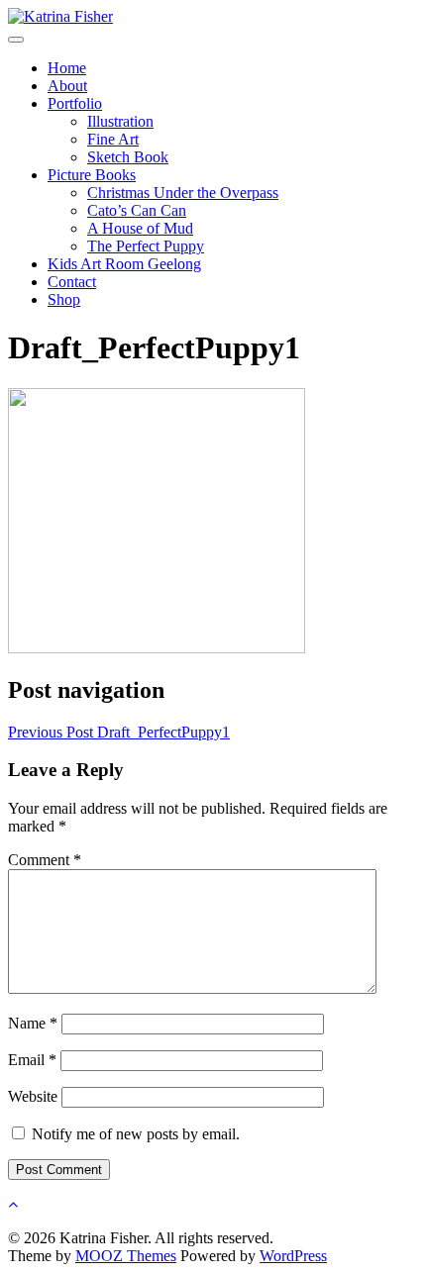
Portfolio (75, 103)
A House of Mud (140, 228)
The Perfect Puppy (145, 246)
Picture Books (92, 174)
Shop (64, 299)
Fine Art (113, 139)
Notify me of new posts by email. (136, 1134)
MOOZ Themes (125, 1255)
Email (32, 1059)
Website (32, 1096)
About (67, 85)
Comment (44, 859)
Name (32, 1023)
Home (67, 67)
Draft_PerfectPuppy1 (119, 732)
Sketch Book (127, 156)
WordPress (293, 1255)
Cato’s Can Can (136, 210)
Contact (72, 281)
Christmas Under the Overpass (182, 192)
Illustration (120, 121)
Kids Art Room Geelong (124, 263)
